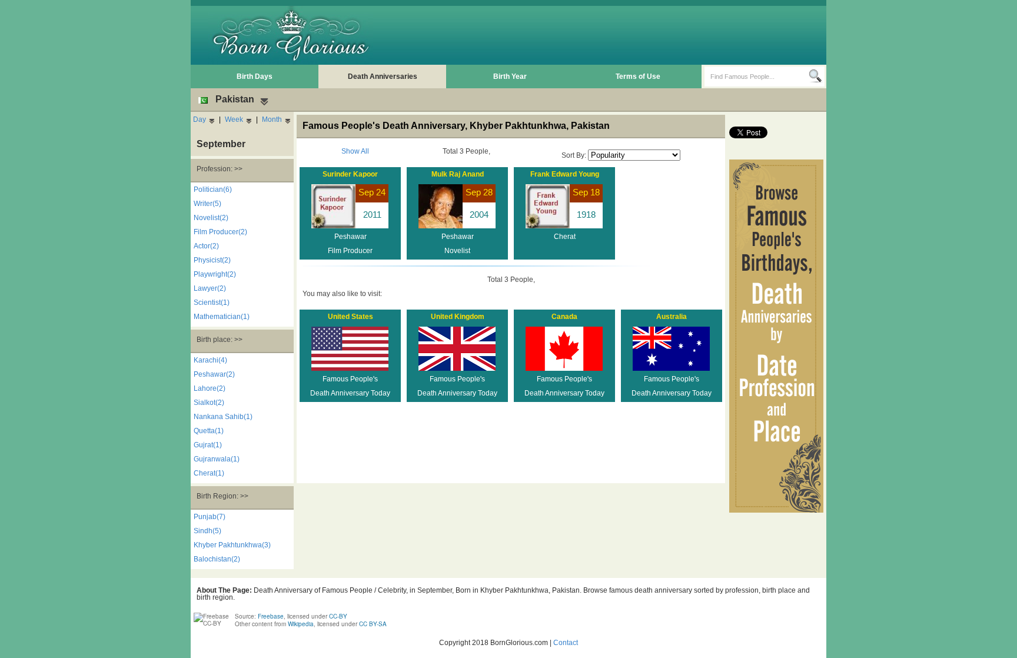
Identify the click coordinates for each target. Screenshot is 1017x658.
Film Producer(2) (220, 232)
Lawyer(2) (210, 288)
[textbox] (756, 76)
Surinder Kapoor (350, 174)
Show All (355, 151)
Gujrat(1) (208, 445)
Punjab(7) (209, 517)
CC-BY (338, 616)
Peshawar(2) (214, 374)
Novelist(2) (211, 218)
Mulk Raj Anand (457, 174)
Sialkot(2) (209, 402)
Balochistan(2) (217, 559)
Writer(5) (207, 204)
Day (199, 119)
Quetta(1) (209, 431)
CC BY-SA (373, 624)
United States (350, 317)
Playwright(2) (215, 274)
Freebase (271, 616)
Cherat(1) (209, 473)
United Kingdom (457, 317)
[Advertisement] (609, 35)
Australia (671, 317)
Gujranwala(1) (217, 459)
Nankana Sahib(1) (223, 417)
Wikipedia (301, 624)
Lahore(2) (209, 388)
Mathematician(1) (222, 317)
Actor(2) (206, 246)
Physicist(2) (212, 260)
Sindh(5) (207, 531)
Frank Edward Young (564, 174)
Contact (565, 643)
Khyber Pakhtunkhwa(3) (232, 545)
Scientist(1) (212, 302)
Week (234, 119)
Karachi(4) (210, 360)
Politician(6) (213, 189)
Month (272, 119)
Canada (564, 317)
